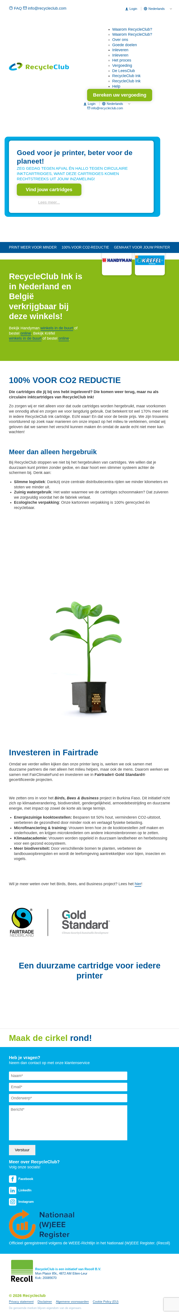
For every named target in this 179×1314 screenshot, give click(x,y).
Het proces (121, 60)
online (26, 333)
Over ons (120, 39)
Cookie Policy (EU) (106, 1301)
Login (133, 9)
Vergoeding (122, 65)
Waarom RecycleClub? (132, 29)
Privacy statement (21, 1301)
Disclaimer (45, 1301)
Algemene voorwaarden (72, 1301)
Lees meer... (49, 202)
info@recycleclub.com (46, 8)
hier (138, 884)
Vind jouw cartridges (49, 189)
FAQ (18, 8)
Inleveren (120, 50)
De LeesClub (123, 71)
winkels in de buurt (57, 328)
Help (116, 86)
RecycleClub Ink (126, 76)
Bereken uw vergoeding (119, 95)
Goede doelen (124, 45)
